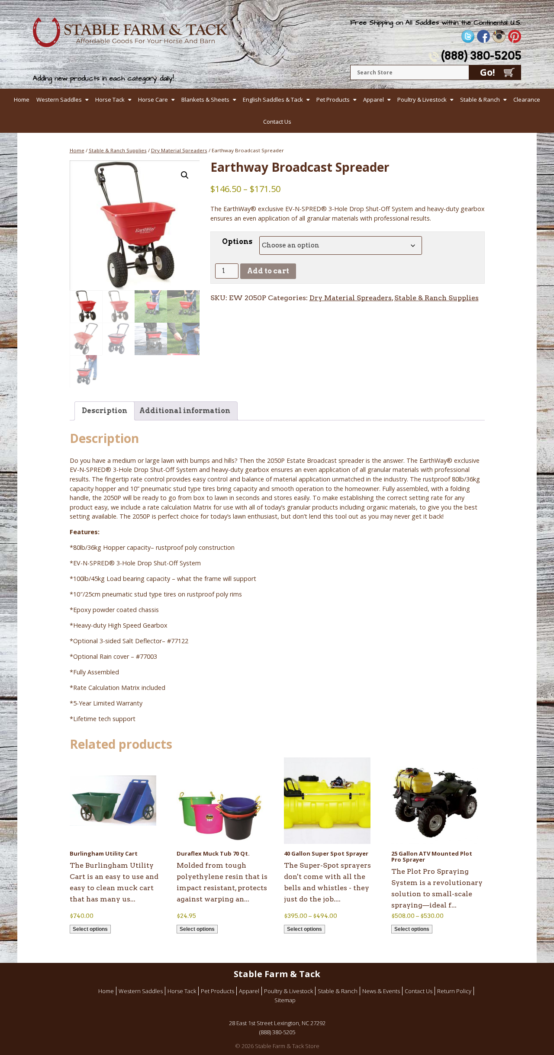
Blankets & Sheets (205, 99)
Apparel (373, 99)
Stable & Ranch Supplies (118, 150)
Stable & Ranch (480, 99)
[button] (185, 175)
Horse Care (153, 99)
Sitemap (285, 1000)
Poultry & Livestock (422, 99)
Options (237, 241)
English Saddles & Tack (273, 99)
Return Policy (454, 991)
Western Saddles (59, 99)
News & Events (381, 991)
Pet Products (333, 99)
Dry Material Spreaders (179, 150)
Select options (90, 929)
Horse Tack (110, 99)
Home (21, 99)
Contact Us (277, 121)
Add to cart (268, 271)
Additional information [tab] (184, 411)
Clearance (526, 99)
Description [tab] (104, 411)
